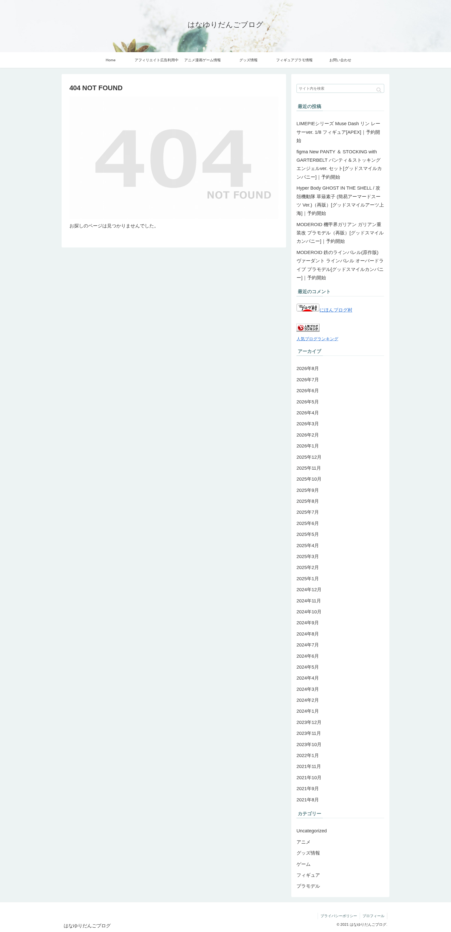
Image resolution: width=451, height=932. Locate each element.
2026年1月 (307, 446)
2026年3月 (307, 423)
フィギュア (308, 875)
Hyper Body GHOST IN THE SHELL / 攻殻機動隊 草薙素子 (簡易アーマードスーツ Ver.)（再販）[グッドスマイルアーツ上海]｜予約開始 (340, 200)
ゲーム (303, 864)
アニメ (303, 842)
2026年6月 (307, 390)
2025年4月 (307, 545)
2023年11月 (308, 733)
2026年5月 (307, 401)
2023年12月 (309, 722)
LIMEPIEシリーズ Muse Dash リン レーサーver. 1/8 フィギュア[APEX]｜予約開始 (338, 132)
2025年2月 (307, 567)
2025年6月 (307, 523)
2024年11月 (308, 600)
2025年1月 (307, 578)
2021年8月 (307, 799)
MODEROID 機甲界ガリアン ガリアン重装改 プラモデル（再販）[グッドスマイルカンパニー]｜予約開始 (340, 233)
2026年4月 (307, 412)
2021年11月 (308, 766)
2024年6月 (307, 656)
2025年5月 (307, 534)
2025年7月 (307, 512)
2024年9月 (307, 622)
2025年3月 (307, 556)
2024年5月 (307, 667)
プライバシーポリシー (339, 916)
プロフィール (373, 916)
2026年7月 (307, 379)
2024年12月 (309, 589)
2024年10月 (309, 611)
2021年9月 (307, 788)
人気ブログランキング (317, 338)
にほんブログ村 (335, 310)
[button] (378, 89)
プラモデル (308, 886)
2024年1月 (307, 711)
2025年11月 (308, 468)
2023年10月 (309, 744)
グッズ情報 (308, 853)
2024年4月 (307, 678)
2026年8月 (307, 368)
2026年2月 (307, 435)
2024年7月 (307, 644)
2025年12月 (309, 457)
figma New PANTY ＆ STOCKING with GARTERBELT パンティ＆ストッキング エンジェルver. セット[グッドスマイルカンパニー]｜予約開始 (339, 164)
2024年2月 (307, 700)
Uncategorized (311, 830)
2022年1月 (307, 755)
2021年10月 (309, 777)
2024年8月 (307, 634)
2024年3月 (307, 689)
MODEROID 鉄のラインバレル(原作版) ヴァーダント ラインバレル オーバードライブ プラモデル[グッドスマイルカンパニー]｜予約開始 (340, 265)
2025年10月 (309, 479)
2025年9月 (307, 490)
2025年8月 (307, 501)
